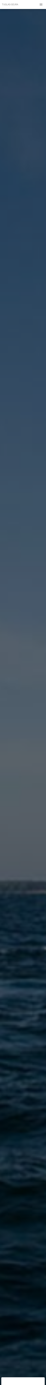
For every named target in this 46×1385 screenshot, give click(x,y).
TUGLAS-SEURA (10, 4)
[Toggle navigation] (41, 4)
